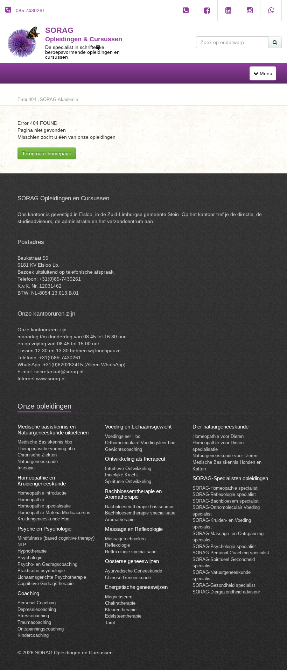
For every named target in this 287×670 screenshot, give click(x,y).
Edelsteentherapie (123, 616)
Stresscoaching (33, 615)
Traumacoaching (34, 622)
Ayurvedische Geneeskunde (133, 571)
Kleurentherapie (120, 609)
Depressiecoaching (37, 609)
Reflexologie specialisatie (130, 551)
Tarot (110, 622)
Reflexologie (117, 545)
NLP (22, 544)
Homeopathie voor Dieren (218, 436)
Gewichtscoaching (123, 449)
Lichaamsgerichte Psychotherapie (52, 577)
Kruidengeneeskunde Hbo (43, 518)
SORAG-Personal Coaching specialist (230, 552)
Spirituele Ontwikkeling (128, 481)
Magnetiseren (118, 596)
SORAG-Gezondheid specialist (223, 585)
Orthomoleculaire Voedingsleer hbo (140, 442)
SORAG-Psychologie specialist (224, 546)
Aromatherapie (119, 519)
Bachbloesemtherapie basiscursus (140, 506)
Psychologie (30, 557)
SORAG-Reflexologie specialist (224, 494)
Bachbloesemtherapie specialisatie (140, 513)
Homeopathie (31, 499)
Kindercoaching (33, 635)
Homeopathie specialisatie (44, 506)
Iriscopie (26, 467)
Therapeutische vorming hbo (46, 448)
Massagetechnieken (125, 538)
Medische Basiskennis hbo (45, 442)
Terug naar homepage (46, 153)
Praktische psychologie (41, 570)
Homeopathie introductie (42, 493)
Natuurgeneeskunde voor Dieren (224, 455)
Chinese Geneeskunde (128, 577)
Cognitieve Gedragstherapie (46, 583)
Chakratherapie (120, 603)
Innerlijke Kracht (121, 474)
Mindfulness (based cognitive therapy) (56, 538)
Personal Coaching (37, 602)
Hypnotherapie (32, 551)
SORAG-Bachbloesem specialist (225, 501)
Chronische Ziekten (37, 455)
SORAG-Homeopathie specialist (225, 488)
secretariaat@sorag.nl (58, 371)
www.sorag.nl (50, 378)
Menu (264, 75)
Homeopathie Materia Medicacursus (54, 512)
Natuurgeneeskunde (38, 461)
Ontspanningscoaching (41, 629)
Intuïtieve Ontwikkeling (128, 468)
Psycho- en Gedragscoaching (47, 564)
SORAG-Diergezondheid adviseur (226, 592)
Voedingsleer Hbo (122, 436)
